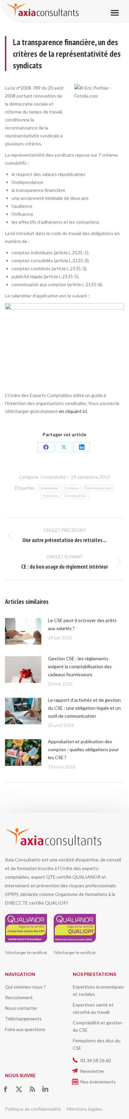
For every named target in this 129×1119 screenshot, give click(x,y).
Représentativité (98, 488)
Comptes (71, 488)
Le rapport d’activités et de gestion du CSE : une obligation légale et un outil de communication (84, 708)
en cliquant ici (73, 411)
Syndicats (50, 496)
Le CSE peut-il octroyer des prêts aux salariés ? (82, 624)
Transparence (75, 496)
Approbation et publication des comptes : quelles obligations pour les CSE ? (83, 749)
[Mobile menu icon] (114, 13)
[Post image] (23, 631)
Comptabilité (53, 477)
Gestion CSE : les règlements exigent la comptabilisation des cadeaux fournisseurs (80, 666)
